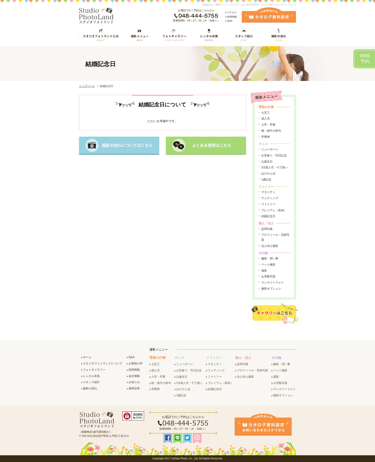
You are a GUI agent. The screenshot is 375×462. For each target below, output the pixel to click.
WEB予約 (365, 58)
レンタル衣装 (91, 376)
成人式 (265, 118)
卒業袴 (265, 136)
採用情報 (232, 16)
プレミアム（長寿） (274, 210)
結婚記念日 (268, 216)
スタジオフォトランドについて (102, 363)
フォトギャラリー (94, 369)
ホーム (87, 357)
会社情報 (134, 376)
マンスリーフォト (272, 282)
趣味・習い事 (269, 258)
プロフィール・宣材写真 (252, 370)
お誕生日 (267, 161)
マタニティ (268, 192)
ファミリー (268, 204)
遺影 (264, 270)
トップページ (87, 86)
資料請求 (134, 388)
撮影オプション (271, 288)
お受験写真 (268, 276)
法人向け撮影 (269, 245)
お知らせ (134, 382)
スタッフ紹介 (91, 382)
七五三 (265, 112)
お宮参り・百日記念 (274, 155)
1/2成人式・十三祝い (274, 167)
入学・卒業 (268, 124)
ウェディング (269, 198)
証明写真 (267, 229)
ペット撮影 (268, 264)
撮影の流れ (90, 388)
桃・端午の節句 (271, 130)
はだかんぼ (268, 173)
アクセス (232, 12)
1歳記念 (266, 179)
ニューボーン (269, 149)
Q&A (229, 21)
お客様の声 (135, 363)
